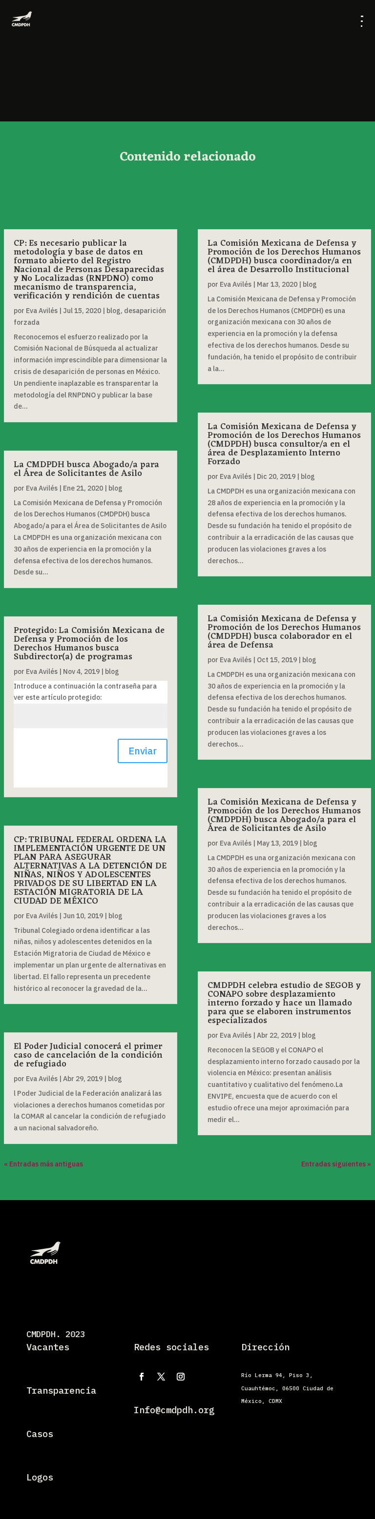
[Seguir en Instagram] (180, 1376)
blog (113, 310)
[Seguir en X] (161, 1376)
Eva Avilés (42, 310)
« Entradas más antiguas (43, 1164)
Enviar (142, 750)
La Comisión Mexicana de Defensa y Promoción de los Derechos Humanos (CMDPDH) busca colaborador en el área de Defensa (284, 632)
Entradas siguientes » (336, 1164)
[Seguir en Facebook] (141, 1376)
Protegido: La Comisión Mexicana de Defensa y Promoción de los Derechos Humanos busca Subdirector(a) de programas (89, 644)
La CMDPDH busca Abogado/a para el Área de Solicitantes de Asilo (86, 469)
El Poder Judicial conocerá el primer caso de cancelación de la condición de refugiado (88, 1055)
